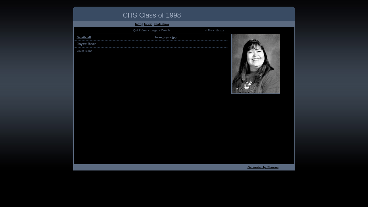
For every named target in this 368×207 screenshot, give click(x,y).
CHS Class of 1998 (152, 15)
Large (154, 30)
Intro (138, 24)
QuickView (140, 30)
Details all (84, 37)
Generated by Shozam (263, 167)
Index (148, 24)
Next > (220, 30)
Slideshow (161, 24)
